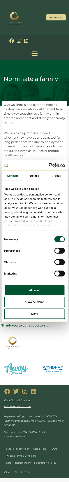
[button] (35, 53)
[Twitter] (16, 391)
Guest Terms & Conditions (18, 400)
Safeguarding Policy (45, 462)
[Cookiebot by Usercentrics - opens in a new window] (49, 165)
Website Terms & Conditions (21, 455)
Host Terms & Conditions (17, 406)
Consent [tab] (12, 175)
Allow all (34, 289)
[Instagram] (19, 40)
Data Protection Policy (18, 462)
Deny (34, 313)
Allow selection (34, 301)
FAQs (54, 448)
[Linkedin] (26, 40)
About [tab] (56, 175)
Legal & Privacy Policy (17, 448)
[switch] (59, 251)
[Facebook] (11, 40)
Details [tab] (34, 175)
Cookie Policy (40, 448)
